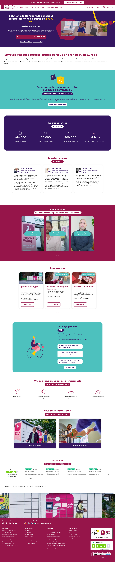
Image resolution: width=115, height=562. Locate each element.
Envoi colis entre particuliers (9, 534)
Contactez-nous (73, 530)
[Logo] (8, 7)
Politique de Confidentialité (53, 536)
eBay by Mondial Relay (8, 543)
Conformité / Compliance (52, 541)
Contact (98, 7)
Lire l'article (27, 304)
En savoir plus (70, 367)
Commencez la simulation (57, 104)
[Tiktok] (10, 523)
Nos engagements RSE (74, 536)
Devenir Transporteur (29, 539)
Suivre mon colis (6, 532)
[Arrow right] (58, 196)
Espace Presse (72, 539)
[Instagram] (6, 523)
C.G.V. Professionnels (29, 543)
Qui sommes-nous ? (74, 534)
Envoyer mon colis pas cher (9, 530)
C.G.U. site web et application (53, 532)
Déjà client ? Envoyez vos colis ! (31, 42)
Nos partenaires (28, 534)
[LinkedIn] (3, 523)
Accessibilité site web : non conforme (55, 543)
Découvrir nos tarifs (7, 541)
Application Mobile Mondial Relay (10, 545)
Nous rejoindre (72, 538)
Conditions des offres (51, 539)
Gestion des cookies (51, 538)
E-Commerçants (22, 7)
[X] (16, 523)
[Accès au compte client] (108, 7)
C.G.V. (47, 530)
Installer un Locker (37, 7)
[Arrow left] (56, 196)
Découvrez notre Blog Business (32, 541)
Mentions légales (50, 534)
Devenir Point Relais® (54, 7)
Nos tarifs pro (27, 532)
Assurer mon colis (6, 539)
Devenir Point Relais (29, 538)
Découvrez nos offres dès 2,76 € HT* (31, 37)
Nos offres (27, 530)
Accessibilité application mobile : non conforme (55, 546)
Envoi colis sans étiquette (8, 536)
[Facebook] (13, 523)
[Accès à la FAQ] (104, 7)
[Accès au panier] (112, 7)
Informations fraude (51, 549)
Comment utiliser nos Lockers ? (10, 538)
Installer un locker (28, 536)
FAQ (70, 532)
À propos (90, 7)
